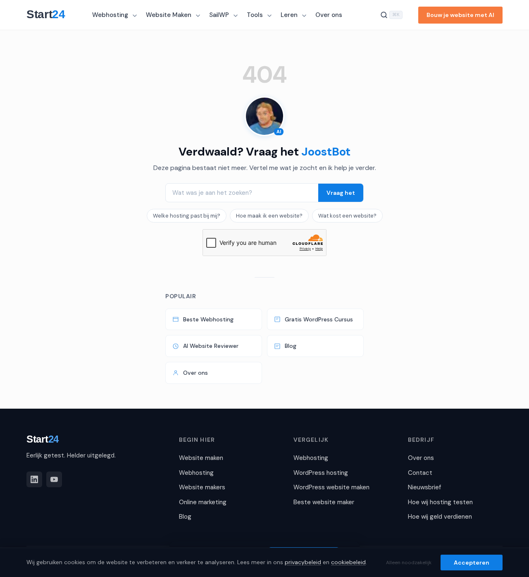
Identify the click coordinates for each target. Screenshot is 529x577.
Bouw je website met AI (460, 15)
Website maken (201, 458)
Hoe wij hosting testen (440, 502)
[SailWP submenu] (236, 15)
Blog (290, 346)
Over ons (328, 15)
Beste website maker (323, 502)
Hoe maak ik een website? (269, 215)
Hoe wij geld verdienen (440, 516)
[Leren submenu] (305, 15)
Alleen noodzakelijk (408, 562)
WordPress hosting (320, 473)
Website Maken (168, 15)
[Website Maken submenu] (199, 15)
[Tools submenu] (270, 15)
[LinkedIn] (34, 479)
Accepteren (471, 562)
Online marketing (202, 502)
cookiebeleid (348, 562)
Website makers (202, 487)
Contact (420, 473)
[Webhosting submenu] (135, 15)
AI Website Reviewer (210, 346)
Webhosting (110, 15)
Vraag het (340, 192)
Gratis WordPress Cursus (319, 319)
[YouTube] (54, 479)
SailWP (219, 15)
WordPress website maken (331, 487)
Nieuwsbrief (424, 487)
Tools (255, 15)
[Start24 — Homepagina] (49, 15)
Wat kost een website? (347, 215)
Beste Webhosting (208, 319)
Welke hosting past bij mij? (186, 215)
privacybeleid (303, 562)
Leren (289, 15)
